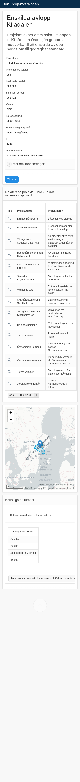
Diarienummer (14, 150)
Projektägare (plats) (17, 69)
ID (7, 139)
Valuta (9, 104)
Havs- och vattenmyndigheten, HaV (57, 484)
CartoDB (29, 488)
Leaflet (70, 488)
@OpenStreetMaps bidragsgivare (50, 488)
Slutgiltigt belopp (15, 92)
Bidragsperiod (14, 116)
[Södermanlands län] (40, 444)
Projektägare (13, 58)
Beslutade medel (15, 81)
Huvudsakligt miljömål (18, 127)
